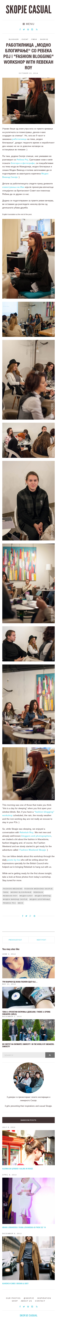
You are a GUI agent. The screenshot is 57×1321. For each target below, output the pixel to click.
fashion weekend (12, 889)
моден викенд (43, 896)
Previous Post (15, 940)
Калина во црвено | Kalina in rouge (17, 1169)
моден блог (26, 896)
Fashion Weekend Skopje (32, 850)
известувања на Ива (13, 187)
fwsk (6, 892)
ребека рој (9, 903)
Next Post (41, 940)
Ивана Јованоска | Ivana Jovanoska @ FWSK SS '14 (24, 1227)
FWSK (34, 39)
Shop (15, 1301)
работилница (19, 139)
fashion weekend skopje (38, 889)
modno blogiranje (21, 892)
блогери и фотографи (23, 163)
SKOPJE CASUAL (28, 9)
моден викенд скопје (15, 899)
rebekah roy (10, 896)
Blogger (14, 39)
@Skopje (29, 1298)
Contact (40, 1301)
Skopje (44, 39)
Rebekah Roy (26, 832)
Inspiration (44, 1298)
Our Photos (13, 1298)
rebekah (38, 892)
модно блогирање (40, 899)
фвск (20, 903)
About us (26, 1301)
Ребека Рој (22, 159)
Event (25, 39)
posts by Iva (13, 860)
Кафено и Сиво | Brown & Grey (15, 1283)
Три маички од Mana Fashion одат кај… (20, 982)
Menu (30, 24)
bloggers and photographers (36, 836)
